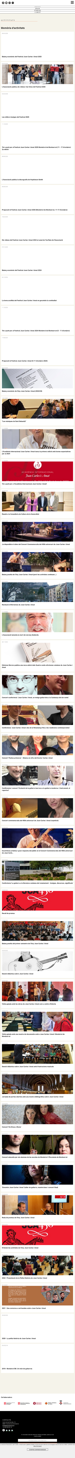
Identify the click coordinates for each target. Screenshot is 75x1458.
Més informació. (37, 1446)
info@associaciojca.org (8, 1425)
